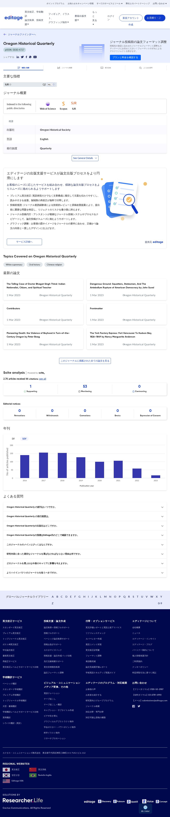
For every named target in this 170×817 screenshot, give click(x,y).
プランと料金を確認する (125, 57)
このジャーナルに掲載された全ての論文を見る (85, 361)
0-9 (160, 603)
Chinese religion (54, 264)
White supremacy (14, 264)
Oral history (34, 264)
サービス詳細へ (24, 242)
